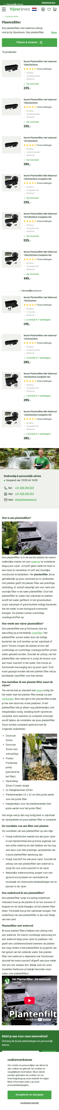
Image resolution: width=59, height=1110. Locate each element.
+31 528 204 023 (24, 487)
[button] (30, 69)
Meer (54, 32)
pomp (40, 690)
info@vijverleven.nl (26, 499)
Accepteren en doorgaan (30, 1094)
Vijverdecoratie (11, 16)
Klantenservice (48, 2)
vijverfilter (37, 632)
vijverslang (8, 698)
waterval (35, 561)
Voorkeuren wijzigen (29, 1103)
